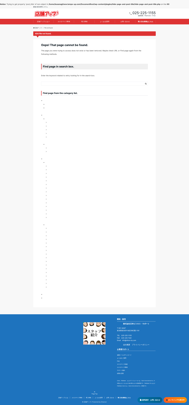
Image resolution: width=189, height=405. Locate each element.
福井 (49, 280)
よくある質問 (104, 21)
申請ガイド (47, 298)
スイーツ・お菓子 (55, 181)
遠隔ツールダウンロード (124, 355)
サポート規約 (121, 370)
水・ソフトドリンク (55, 203)
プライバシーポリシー (140, 345)
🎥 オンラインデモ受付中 (175, 400)
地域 (47, 225)
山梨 (49, 254)
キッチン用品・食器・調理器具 (60, 173)
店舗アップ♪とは (42, 21)
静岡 (49, 287)
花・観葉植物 (53, 214)
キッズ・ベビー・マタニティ (59, 170)
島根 (49, 261)
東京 (49, 269)
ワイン (50, 195)
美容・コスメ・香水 (55, 210)
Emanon (104, 402)
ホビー (50, 192)
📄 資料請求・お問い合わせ (150, 400)
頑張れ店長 (120, 373)
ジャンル (49, 144)
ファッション (53, 148)
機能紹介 (46, 294)
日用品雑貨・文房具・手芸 (58, 199)
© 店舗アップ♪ (87, 402)
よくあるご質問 (121, 358)
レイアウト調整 (54, 122)
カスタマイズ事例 (64, 21)
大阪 (49, 247)
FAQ (118, 361)
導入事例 (84, 21)
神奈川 (50, 276)
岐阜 (49, 258)
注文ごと (51, 133)
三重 (49, 228)
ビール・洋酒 (53, 188)
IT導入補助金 (51, 104)
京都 (49, 232)
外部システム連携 (55, 130)
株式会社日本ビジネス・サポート (136, 324)
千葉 (49, 239)
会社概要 (126, 345)
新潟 (49, 265)
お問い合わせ (125, 21)
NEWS (48, 108)
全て (49, 126)
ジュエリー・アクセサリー (58, 177)
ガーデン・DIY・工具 (56, 166)
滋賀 (49, 272)
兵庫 (49, 236)
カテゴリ (49, 119)
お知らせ (46, 100)
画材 (49, 206)
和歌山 (50, 243)
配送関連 (51, 137)
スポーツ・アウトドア (56, 184)
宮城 (49, 250)
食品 (49, 217)
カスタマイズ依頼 (122, 364)
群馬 (49, 283)
